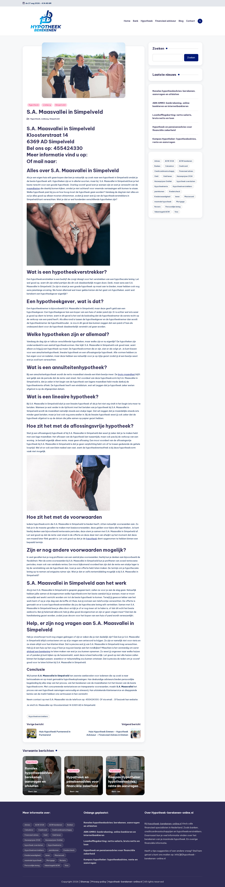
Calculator (169, 166)
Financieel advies (186, 171)
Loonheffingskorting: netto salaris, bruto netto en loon (172, 116)
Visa (176, 212)
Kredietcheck (174, 191)
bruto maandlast (126, 374)
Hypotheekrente (161, 186)
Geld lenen (167, 176)
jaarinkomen (159, 191)
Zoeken (158, 48)
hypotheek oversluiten (186, 181)
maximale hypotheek (162, 202)
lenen (177, 196)
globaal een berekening (38, 651)
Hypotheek (34, 105)
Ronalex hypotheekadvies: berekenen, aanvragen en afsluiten (39, 777)
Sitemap (84, 881)
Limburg (47, 105)
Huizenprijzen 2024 (185, 176)
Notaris (157, 207)
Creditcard (183, 166)
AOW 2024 (169, 161)
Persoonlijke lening (172, 207)
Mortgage (180, 202)
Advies (157, 161)
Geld (156, 176)
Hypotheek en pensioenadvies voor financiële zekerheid (82, 781)
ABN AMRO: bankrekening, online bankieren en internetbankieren (170, 105)
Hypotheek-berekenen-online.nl (165, 823)
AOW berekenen (185, 161)
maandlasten (33, 188)
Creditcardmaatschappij (164, 171)
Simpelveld (60, 105)
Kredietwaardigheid (162, 196)
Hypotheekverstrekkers (38, 716)
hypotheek (91, 538)
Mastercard (189, 196)
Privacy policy (98, 881)
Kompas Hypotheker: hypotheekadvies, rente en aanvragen (124, 781)
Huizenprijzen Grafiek (163, 181)
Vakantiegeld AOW (162, 212)
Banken (157, 166)
